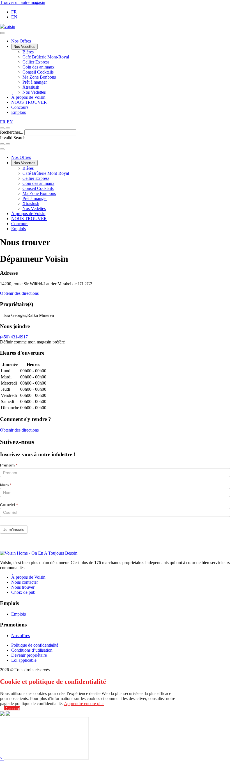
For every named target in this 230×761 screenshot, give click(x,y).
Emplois (18, 112)
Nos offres (20, 635)
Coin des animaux (38, 67)
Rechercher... (12, 132)
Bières (28, 52)
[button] (8, 128)
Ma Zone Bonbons (39, 77)
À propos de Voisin (28, 97)
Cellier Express (35, 62)
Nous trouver (22, 587)
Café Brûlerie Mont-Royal (45, 57)
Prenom (8, 465)
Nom (5, 485)
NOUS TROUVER (29, 102)
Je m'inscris (13, 529)
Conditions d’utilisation (31, 650)
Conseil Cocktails (38, 72)
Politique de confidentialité (34, 645)
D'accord (12, 708)
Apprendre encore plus (84, 703)
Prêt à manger (34, 82)
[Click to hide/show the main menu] (2, 33)
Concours (19, 107)
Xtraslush (30, 87)
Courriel (9, 505)
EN (14, 17)
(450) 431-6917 (14, 336)
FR (14, 12)
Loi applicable (23, 660)
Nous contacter (24, 582)
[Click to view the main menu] (2, 128)
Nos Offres (21, 41)
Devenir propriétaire (29, 655)
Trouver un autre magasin (22, 2)
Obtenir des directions (19, 293)
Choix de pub (23, 592)
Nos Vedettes (24, 46)
